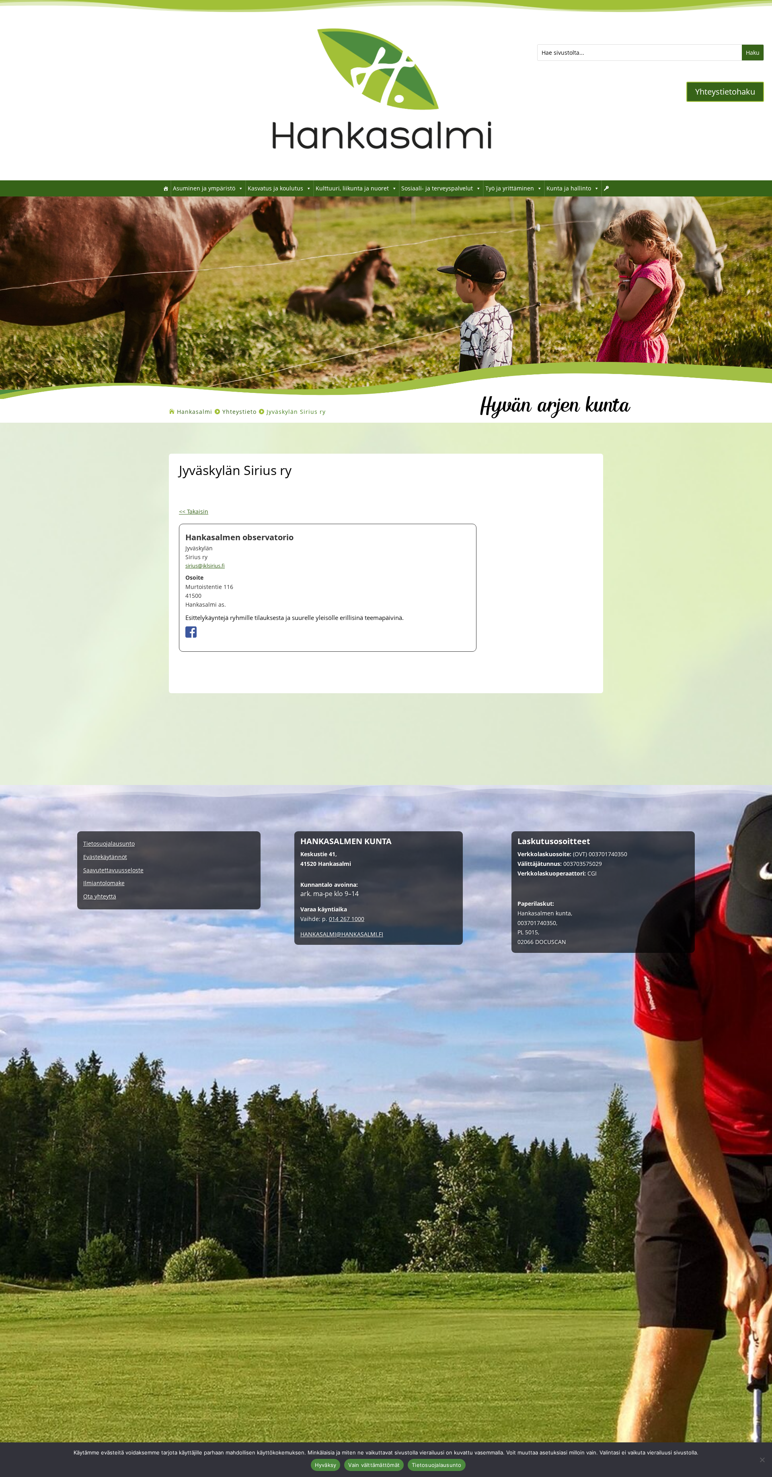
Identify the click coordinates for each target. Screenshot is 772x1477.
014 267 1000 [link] (346, 919)
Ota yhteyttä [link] (99, 896)
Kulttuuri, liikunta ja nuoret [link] (352, 188)
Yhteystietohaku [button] (725, 91)
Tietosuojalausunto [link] (109, 844)
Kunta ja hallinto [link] (568, 188)
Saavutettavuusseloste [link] (113, 870)
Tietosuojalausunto (437, 1465)
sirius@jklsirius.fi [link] (205, 565)
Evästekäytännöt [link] (105, 857)
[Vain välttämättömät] (762, 1460)
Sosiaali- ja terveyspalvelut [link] (437, 188)
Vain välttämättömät (374, 1465)
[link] (382, 168)
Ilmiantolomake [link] (104, 883)
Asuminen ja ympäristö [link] (204, 188)
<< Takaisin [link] (193, 511)
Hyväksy (326, 1465)
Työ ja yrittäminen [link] (509, 188)
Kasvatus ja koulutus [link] (275, 188)
